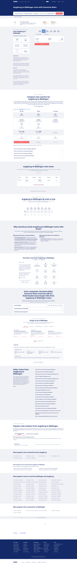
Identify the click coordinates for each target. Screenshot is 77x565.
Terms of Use (28, 562)
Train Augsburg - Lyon (55, 486)
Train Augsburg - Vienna (30, 455)
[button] (36, 13)
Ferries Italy (46, 548)
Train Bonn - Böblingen (55, 482)
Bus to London (26, 548)
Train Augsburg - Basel (42, 488)
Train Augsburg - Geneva (42, 500)
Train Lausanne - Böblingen (55, 490)
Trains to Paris (15, 545)
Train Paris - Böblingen (17, 484)
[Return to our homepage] (16, 1)
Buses (23, 1)
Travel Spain (56, 548)
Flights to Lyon (36, 545)
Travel (55, 542)
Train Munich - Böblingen (30, 492)
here (46, 191)
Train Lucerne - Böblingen (17, 492)
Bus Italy (25, 546)
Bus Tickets (26, 542)
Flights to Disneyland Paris (38, 548)
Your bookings (54, 1)
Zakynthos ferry (46, 549)
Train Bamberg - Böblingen (17, 500)
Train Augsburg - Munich (17, 455)
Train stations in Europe (58, 544)
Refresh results (38, 173)
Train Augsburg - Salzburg (55, 455)
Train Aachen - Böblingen (30, 498)
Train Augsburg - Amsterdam (56, 492)
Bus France (25, 545)
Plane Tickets (36, 542)
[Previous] (25, 208)
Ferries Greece (46, 544)
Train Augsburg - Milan (30, 496)
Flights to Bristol (36, 549)
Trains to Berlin (16, 548)
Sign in (63, 1)
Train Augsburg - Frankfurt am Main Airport (20, 482)
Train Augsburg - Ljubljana (17, 457)
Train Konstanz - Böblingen (43, 496)
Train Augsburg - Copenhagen (56, 494)
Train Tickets (15, 542)
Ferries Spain (46, 546)
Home (14, 517)
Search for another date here (38, 185)
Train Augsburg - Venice (17, 488)
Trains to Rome (16, 544)
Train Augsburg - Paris (42, 455)
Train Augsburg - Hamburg (43, 492)
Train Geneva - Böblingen (30, 486)
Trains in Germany (23, 517)
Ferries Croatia (46, 545)
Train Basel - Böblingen (42, 490)
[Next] (62, 31)
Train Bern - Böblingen (42, 494)
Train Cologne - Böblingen (30, 488)
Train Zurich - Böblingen (30, 500)
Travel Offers (56, 546)
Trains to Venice (16, 546)
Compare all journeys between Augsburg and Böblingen (48, 468)
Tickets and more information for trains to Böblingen (48, 469)
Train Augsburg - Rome (55, 488)
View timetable (17, 52)
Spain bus (25, 544)
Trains (20, 1)
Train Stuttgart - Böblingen (30, 490)
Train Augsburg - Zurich (42, 484)
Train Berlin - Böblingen (42, 482)
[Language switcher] (48, 1)
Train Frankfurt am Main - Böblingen (57, 484)
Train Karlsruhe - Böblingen (17, 490)
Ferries (29, 1)
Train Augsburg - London (17, 496)
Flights (26, 1)
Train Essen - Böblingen (17, 486)
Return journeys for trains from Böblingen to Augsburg (23, 468)
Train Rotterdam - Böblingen (56, 496)
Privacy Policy (34, 562)
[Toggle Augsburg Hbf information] (62, 444)
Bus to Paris (26, 549)
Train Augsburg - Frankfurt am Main (32, 482)
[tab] (39, 34)
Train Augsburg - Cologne (55, 498)
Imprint (23, 562)
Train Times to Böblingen (31, 517)
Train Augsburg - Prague (42, 486)
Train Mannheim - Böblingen (56, 500)
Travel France (56, 549)
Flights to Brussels (37, 546)
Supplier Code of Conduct (42, 562)
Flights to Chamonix (37, 544)
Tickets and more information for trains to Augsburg (22, 469)
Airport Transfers (57, 545)
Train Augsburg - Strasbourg (30, 494)
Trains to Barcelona (16, 549)
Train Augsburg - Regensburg (31, 457)
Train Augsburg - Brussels (17, 494)
